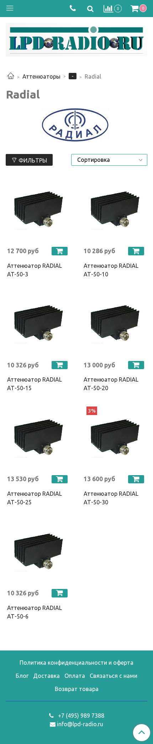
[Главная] (10, 76)
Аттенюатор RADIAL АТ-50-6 (34, 612)
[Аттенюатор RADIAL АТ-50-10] (115, 210)
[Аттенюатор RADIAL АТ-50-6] (38, 552)
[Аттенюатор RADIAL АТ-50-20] (115, 324)
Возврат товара (77, 689)
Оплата (74, 676)
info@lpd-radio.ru (80, 724)
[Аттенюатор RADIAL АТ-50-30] (115, 437)
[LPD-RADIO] (76, 38)
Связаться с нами (113, 676)
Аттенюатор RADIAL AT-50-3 (34, 269)
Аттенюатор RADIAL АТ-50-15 (34, 383)
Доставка (46, 676)
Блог (22, 676)
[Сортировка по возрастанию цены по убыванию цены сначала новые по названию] (109, 160)
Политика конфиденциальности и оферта (76, 662)
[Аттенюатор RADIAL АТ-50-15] (38, 324)
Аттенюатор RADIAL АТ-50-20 (111, 383)
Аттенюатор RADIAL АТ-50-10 (111, 269)
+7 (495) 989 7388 (80, 715)
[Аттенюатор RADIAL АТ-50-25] (38, 437)
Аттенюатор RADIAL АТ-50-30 (111, 497)
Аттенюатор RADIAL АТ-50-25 (34, 497)
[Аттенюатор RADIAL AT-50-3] (38, 210)
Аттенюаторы (41, 76)
